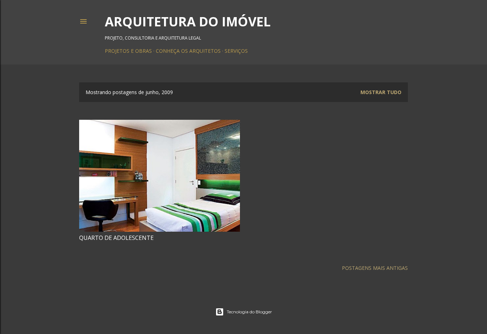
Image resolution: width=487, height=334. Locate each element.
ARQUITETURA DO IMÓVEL (188, 21)
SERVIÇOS (236, 50)
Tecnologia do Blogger (249, 311)
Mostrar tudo (380, 92)
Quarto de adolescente (116, 238)
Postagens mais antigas (375, 267)
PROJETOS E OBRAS (128, 50)
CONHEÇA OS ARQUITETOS (188, 50)
